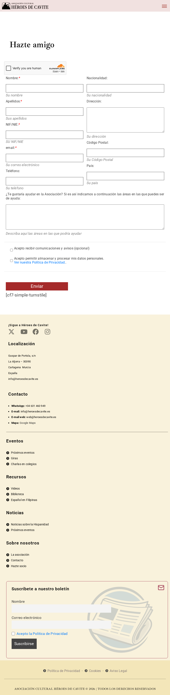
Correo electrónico (27, 618)
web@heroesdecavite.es (41, 417)
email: (11, 148)
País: (90, 166)
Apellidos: (14, 101)
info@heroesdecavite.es (35, 411)
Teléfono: (13, 171)
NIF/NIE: (13, 124)
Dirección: (94, 101)
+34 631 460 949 (35, 405)
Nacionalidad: (97, 78)
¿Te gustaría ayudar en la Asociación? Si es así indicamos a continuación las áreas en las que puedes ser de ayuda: (85, 196)
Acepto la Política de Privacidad (42, 634)
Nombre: (13, 78)
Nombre (18, 601)
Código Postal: (98, 143)
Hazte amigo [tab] (32, 44)
